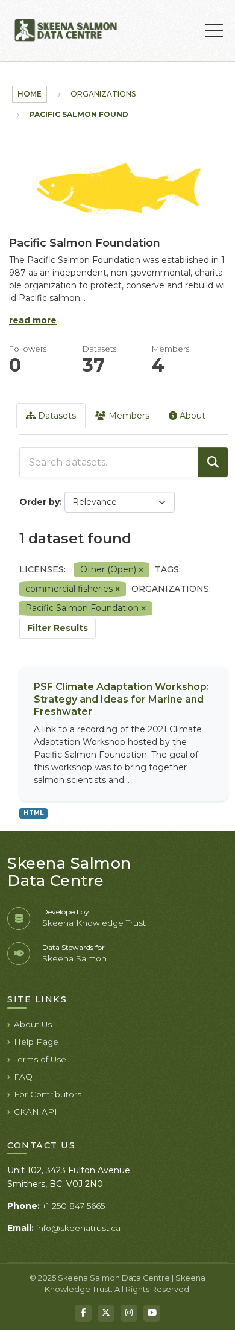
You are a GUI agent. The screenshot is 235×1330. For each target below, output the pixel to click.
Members (127, 415)
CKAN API (35, 1111)
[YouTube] (151, 1313)
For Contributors (47, 1094)
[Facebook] (83, 1313)
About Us (33, 1024)
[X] (106, 1313)
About (191, 415)
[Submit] (213, 462)
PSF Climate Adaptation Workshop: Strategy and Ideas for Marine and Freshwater (121, 699)
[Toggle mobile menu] (214, 31)
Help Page (36, 1042)
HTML (33, 813)
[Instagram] (129, 1313)
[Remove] (141, 570)
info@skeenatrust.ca (78, 1228)
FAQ (23, 1076)
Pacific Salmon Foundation (92, 114)
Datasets (56, 415)
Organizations (103, 93)
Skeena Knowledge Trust (94, 923)
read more (33, 320)
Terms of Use (40, 1059)
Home (29, 93)
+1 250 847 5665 (73, 1206)
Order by (39, 501)
